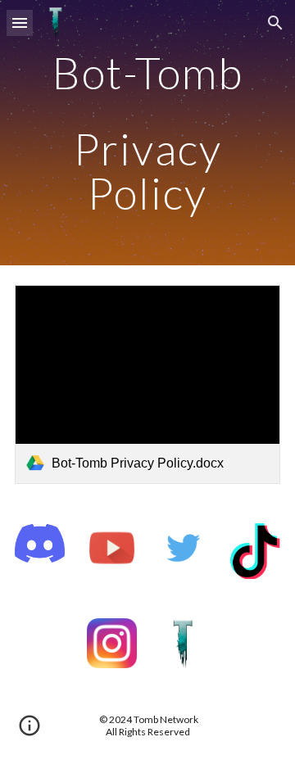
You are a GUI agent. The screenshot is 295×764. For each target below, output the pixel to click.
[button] (19, 22)
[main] (147, 132)
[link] (147, 384)
